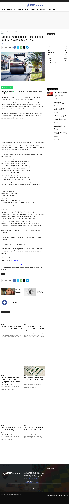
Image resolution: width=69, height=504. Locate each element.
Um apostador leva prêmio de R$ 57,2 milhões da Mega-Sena (34, 378)
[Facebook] (14, 47)
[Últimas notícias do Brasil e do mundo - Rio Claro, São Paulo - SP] (11, 473)
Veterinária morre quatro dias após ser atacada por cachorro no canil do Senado (33, 429)
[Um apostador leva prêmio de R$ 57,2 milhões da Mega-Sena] (34, 371)
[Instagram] (30, 488)
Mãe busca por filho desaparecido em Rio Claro (18, 292)
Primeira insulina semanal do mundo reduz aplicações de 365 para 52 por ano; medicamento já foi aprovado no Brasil (60, 118)
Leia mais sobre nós (33, 478)
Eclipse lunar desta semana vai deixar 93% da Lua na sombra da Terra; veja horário (11, 328)
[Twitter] (18, 47)
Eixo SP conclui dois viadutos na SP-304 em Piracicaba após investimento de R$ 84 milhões (60, 134)
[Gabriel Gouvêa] (2, 44)
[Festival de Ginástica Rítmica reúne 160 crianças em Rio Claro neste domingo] (50, 110)
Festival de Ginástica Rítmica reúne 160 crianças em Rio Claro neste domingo (60, 110)
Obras (12, 273)
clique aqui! (15, 257)
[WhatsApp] (21, 47)
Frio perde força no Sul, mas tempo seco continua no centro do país (34, 328)
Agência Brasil (27, 331)
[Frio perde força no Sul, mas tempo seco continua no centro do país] (34, 320)
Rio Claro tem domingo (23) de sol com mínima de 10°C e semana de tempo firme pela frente (11, 430)
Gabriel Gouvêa (8, 43)
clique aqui (8, 93)
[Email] (24, 47)
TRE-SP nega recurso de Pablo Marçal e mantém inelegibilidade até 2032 (60, 102)
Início (2, 31)
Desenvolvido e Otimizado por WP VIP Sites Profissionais (57, 495)
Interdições (7, 273)
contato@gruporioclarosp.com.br (31, 482)
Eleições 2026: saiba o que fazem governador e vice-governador (59, 127)
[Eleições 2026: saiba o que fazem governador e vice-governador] (50, 127)
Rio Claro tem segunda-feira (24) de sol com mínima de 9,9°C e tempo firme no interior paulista (10, 380)
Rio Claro (16, 273)
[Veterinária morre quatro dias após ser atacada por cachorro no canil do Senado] (34, 421)
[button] (66, 9)
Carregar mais (57, 139)
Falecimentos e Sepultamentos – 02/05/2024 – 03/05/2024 (40, 292)
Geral (5, 31)
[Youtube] (36, 488)
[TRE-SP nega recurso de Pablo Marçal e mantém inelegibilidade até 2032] (50, 103)
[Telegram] (27, 47)
